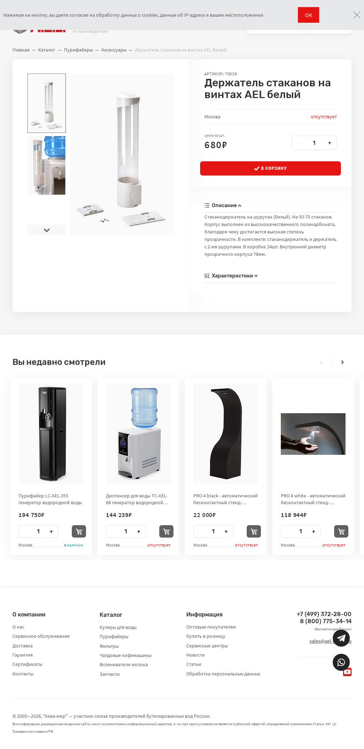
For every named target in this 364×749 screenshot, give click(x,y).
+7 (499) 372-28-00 (324, 614)
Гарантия (22, 655)
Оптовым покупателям (211, 627)
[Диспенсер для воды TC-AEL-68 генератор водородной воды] (138, 434)
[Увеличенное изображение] (122, 154)
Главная (21, 50)
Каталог (46, 50)
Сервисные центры (207, 645)
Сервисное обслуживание (41, 636)
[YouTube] (347, 672)
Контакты (22, 673)
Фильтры (109, 646)
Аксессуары (114, 50)
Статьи (193, 664)
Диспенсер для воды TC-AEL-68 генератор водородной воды (136, 498)
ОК (308, 14)
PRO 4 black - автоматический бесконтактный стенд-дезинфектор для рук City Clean (225, 498)
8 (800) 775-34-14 (326, 621)
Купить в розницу (205, 636)
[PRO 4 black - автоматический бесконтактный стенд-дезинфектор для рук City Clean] (226, 434)
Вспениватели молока (124, 664)
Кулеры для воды (118, 627)
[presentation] (46, 79)
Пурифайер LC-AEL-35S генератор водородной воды (50, 498)
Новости (195, 655)
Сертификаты (27, 664)
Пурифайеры (78, 50)
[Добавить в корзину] (79, 531)
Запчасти (110, 674)
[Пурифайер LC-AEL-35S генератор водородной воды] (51, 434)
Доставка (22, 645)
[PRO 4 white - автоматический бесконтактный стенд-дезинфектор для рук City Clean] (313, 434)
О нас (18, 627)
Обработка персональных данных (223, 673)
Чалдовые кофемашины (125, 655)
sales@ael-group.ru (331, 641)
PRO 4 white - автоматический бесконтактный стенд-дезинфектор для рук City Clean (313, 498)
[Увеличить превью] (46, 103)
